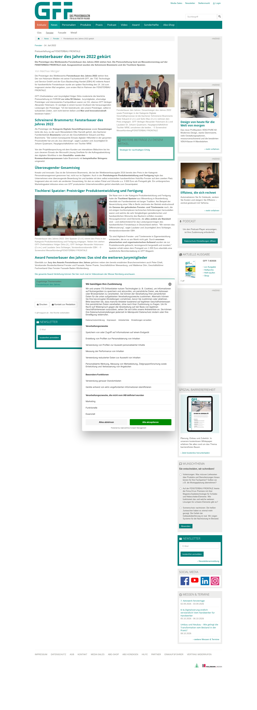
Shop (206, 275)
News (54, 24)
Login (217, 3)
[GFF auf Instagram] (215, 581)
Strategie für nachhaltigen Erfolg (135, 150)
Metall (74, 32)
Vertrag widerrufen (199, 654)
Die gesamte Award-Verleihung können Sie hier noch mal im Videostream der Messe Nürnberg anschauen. (85, 274)
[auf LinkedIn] (205, 581)
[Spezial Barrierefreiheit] (200, 432)
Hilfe (145, 654)
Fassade (62, 32)
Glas (39, 32)
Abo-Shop (168, 24)
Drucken (42, 304)
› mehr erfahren (211, 149)
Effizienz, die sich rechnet (198, 192)
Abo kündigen (130, 654)
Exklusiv (41, 24)
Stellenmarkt (204, 3)
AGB (72, 654)
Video (124, 24)
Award (136, 24)
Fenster (50, 32)
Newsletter (190, 3)
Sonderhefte (151, 24)
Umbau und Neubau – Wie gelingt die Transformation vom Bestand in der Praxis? (199, 627)
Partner (156, 654)
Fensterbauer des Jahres (48, 284)
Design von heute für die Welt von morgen (198, 123)
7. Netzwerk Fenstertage (193, 600)
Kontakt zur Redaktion (63, 304)
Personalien (69, 24)
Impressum (41, 654)
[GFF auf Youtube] (195, 581)
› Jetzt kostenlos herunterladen (195, 453)
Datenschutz (58, 654)
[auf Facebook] (185, 581)
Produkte (85, 24)
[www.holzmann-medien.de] (210, 667)
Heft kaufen (209, 272)
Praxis (99, 24)
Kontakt (82, 654)
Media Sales (176, 3)
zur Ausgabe (210, 267)
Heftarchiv (209, 270)
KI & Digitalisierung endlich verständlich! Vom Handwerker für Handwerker (198, 612)
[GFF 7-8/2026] (190, 278)
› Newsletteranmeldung (208, 561)
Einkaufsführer (173, 654)
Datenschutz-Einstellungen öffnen (200, 241)
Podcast (111, 24)
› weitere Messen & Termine (206, 639)
